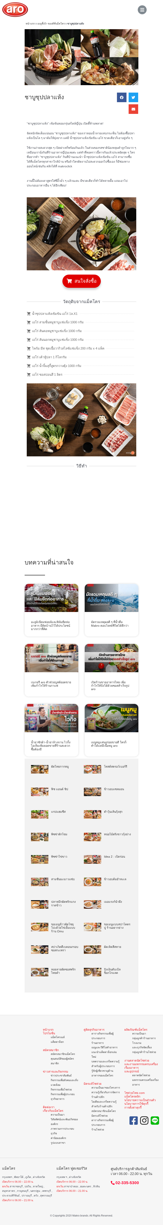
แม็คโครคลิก (132, 1096)
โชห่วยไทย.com (134, 1093)
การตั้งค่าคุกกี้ (133, 1107)
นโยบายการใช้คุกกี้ (136, 1103)
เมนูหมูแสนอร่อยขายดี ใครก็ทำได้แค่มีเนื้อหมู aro (108, 744)
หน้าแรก (30, 23)
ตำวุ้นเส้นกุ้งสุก (113, 811)
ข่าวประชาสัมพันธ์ (61, 1075)
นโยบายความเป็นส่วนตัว (140, 1100)
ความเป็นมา (58, 1114)
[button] (81, 281)
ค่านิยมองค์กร (58, 1138)
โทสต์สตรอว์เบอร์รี (115, 766)
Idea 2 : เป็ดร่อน (114, 856)
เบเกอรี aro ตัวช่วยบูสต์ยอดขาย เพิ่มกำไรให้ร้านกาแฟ (51, 684)
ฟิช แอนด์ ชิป (59, 789)
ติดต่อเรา (49, 1107)
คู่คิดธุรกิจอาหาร (94, 1029)
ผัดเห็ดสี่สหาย (112, 946)
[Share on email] (133, 109)
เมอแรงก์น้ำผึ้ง (113, 901)
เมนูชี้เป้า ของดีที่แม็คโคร (51, 23)
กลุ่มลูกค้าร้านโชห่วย (144, 1052)
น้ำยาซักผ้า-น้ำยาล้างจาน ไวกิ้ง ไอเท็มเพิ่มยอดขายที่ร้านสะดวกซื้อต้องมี (50, 746)
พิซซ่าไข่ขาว (59, 856)
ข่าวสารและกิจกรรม (55, 1071)
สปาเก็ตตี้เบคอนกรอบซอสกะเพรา (64, 948)
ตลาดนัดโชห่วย (141, 1075)
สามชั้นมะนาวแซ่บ (63, 879)
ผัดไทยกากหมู (60, 766)
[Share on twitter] (133, 97)
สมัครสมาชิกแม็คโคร (63, 1054)
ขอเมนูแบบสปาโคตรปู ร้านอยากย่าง (117, 926)
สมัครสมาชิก (51, 1050)
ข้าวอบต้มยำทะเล (115, 879)
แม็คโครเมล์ (58, 1037)
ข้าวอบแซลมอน (114, 789)
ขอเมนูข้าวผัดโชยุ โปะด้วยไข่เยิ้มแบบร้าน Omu (63, 928)
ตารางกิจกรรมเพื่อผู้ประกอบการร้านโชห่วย (102, 1125)
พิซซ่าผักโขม (59, 834)
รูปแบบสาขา (58, 1142)
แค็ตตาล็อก (57, 1041)
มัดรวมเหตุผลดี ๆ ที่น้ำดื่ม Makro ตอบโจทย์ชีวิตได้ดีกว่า (110, 623)
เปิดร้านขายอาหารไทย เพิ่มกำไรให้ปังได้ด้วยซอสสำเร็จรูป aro (110, 686)
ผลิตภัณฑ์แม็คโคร (135, 1029)
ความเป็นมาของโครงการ (105, 1087)
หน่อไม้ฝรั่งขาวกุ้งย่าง (117, 834)
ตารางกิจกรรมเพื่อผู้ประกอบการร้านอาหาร (102, 1038)
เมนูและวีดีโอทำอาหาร (104, 1047)
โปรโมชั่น (49, 1033)
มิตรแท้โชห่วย (92, 1083)
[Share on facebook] (121, 97)
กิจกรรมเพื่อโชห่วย (61, 1089)
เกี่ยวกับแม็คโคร (53, 1110)
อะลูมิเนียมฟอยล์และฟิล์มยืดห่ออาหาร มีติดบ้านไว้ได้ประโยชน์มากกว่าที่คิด (50, 625)
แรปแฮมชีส (58, 811)
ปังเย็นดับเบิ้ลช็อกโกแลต (112, 971)
